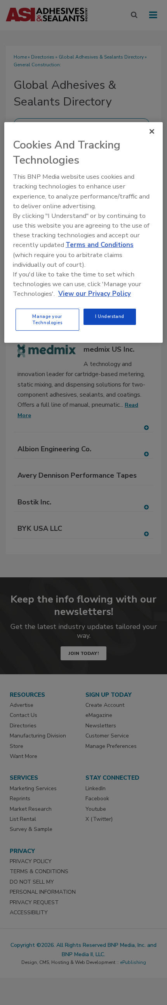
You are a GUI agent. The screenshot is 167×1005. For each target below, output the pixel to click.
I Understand (109, 316)
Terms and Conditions (100, 244)
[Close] (151, 131)
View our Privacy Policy (94, 293)
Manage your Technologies (47, 319)
